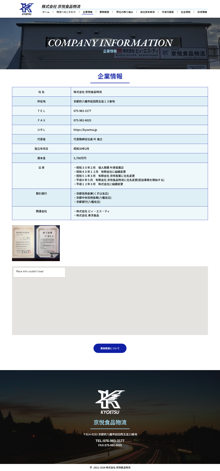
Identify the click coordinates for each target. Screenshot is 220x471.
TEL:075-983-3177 (110, 441)
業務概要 (104, 12)
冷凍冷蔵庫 (168, 12)
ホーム (46, 12)
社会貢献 (185, 12)
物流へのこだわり (66, 12)
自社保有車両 (147, 12)
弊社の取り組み (124, 12)
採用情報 (202, 12)
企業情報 (87, 12)
